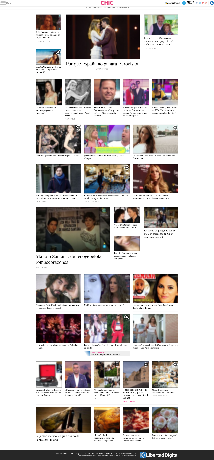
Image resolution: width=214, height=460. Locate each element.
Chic (107, 3)
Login (212, 3)
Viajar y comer (109, 7)
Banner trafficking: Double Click (87, 455)
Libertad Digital (159, 455)
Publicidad (115, 453)
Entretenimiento (123, 7)
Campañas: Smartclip (100, 455)
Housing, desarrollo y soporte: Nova (128, 455)
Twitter (199, 3)
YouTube (205, 3)
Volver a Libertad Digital (172, 3)
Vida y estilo (97, 7)
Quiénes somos (62, 453)
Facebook (196, 3)
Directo (190, 3)
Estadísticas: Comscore (112, 455)
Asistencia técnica (128, 453)
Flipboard (203, 2)
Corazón (88, 7)
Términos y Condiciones (79, 453)
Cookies (94, 453)
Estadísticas (104, 453)
